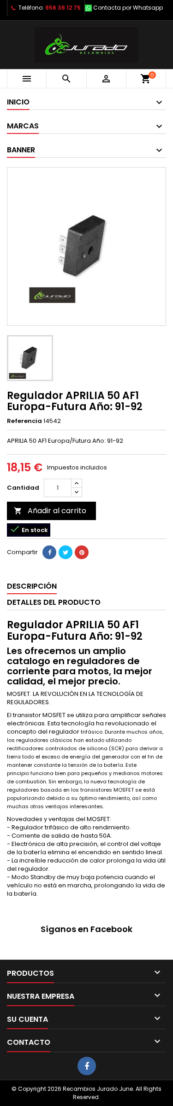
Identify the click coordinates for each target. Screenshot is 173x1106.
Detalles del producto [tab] (54, 602)
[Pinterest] (82, 552)
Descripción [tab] (32, 586)
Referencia (24, 421)
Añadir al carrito (50, 510)
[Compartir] (49, 552)
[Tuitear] (65, 552)
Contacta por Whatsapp (128, 8)
